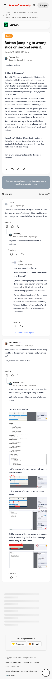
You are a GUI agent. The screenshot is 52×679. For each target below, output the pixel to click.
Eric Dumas (13, 342)
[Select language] (34, 5)
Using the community (13, 662)
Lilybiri (11, 202)
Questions (9, 15)
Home (8, 12)
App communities (20, 12)
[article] (26, 215)
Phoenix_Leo (14, 57)
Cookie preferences (12, 667)
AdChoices (11, 676)
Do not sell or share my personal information (21, 671)
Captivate (34, 12)
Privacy (36, 662)
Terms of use (27, 662)
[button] (5, 6)
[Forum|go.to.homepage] (20, 5)
